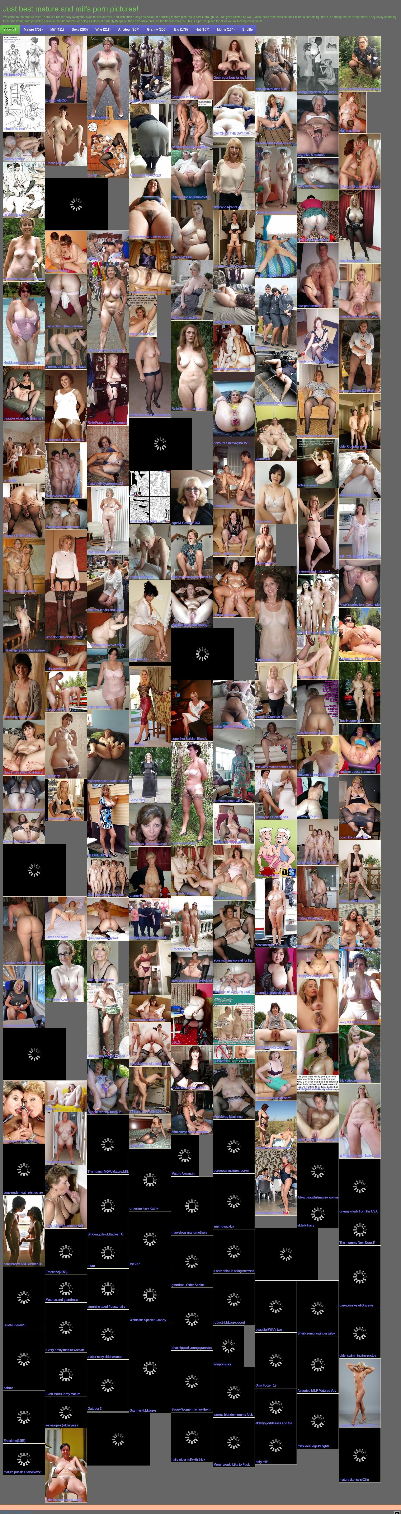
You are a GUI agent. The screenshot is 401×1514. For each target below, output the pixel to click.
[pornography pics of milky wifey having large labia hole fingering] (108, 630)
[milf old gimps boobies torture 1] (24, 623)
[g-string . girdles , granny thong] (234, 872)
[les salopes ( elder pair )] (66, 1412)
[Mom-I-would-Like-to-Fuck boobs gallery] (234, 1442)
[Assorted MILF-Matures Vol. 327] (318, 1364)
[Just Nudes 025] (24, 1297)
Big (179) (181, 29)
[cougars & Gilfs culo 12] (24, 510)
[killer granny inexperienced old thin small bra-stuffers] (108, 1020)
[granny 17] (150, 1131)
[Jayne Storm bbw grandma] (66, 301)
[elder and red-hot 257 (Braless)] (234, 173)
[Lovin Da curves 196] (360, 807)
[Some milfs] (150, 775)
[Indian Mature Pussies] (234, 704)
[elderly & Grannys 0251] (318, 964)
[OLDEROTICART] (24, 189)
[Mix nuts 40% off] (24, 56)
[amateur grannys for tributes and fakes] (318, 756)
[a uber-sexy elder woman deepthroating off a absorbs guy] (108, 1334)
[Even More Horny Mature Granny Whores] (66, 1374)
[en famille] (24, 452)
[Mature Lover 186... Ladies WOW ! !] (150, 69)
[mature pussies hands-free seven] (24, 1459)
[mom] (108, 1252)
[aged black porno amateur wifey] (234, 348)
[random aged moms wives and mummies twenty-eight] (150, 1008)
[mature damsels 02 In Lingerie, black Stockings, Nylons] (360, 1455)
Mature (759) (33, 29)
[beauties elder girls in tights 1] (24, 393)
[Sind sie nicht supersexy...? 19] (234, 239)
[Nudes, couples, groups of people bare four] (66, 470)
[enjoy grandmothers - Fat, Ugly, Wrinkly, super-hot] (24, 1112)
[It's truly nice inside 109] (150, 1090)
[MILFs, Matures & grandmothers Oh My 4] (234, 532)
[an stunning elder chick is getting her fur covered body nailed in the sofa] (192, 124)
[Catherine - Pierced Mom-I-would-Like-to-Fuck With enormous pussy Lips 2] (360, 634)
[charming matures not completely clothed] (24, 686)
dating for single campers (16, 1512)
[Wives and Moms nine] (360, 473)
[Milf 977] (150, 1239)
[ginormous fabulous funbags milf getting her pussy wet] (66, 349)
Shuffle (247, 29)
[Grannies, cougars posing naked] (108, 877)
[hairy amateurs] (66, 655)
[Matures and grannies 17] (108, 520)
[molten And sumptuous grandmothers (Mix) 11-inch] (234, 824)
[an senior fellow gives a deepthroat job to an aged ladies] (318, 657)
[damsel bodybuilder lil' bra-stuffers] (360, 1393)
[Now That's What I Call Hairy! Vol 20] (24, 747)
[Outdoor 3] (108, 1385)
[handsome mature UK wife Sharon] (318, 336)
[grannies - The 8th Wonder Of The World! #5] (24, 794)
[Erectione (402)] (66, 691)
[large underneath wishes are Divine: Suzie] (24, 1169)
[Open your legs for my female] (234, 58)
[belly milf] (276, 1445)
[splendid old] (150, 620)
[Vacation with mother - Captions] (318, 707)
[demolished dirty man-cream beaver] (360, 291)
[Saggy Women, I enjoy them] (192, 1381)
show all (10, 29)
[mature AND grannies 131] (108, 455)
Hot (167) (202, 29)
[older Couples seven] (360, 421)
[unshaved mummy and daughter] (360, 927)
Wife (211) (102, 29)
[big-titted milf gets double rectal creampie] (66, 800)
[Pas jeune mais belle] (66, 1138)
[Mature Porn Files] (143, 315)
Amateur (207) (128, 29)
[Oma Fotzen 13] (276, 1360)
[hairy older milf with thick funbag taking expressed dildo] (192, 1437)
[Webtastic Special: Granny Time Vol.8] (150, 1295)
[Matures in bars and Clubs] (108, 583)
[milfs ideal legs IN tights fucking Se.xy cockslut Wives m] (318, 1421)
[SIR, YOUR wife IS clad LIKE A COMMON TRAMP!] (360, 528)
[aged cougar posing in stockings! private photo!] (318, 215)
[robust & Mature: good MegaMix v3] (234, 1299)
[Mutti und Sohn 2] (66, 251)
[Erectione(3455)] (24, 1417)
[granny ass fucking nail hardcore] (276, 794)
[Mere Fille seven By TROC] (318, 604)
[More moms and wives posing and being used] (150, 208)
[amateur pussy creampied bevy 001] (360, 749)
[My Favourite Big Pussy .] (24, 828)
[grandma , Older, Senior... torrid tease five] (192, 1261)
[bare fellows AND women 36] (24, 1231)
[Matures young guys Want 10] (192, 552)
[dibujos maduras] (276, 849)
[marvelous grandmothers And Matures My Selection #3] (192, 1206)
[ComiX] (108, 149)
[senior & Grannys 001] (276, 691)
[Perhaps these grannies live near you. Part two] (192, 174)
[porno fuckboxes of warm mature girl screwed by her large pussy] (276, 1075)
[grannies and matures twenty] (276, 378)
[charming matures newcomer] (24, 249)
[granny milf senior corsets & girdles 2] (66, 405)
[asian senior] (276, 492)
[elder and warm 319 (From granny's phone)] (360, 356)
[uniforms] (276, 314)
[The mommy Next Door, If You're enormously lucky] (360, 1229)
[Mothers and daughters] (24, 566)
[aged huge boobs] (360, 226)
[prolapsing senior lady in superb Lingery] (192, 1067)
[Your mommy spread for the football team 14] (234, 931)
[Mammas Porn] (353, 112)
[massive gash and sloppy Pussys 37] (192, 603)
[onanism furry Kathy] (150, 1179)
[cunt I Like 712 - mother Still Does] (66, 1196)
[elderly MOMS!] (192, 230)
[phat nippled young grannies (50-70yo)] (192, 1319)
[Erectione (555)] (192, 924)
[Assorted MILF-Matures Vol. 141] (276, 118)
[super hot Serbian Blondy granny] (192, 710)
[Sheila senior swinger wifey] (318, 1308)
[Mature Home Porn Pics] (102, 961)
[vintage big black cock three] (318, 65)
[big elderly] (66, 745)
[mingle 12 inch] (234, 297)
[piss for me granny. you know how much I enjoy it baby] (360, 63)
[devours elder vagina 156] (234, 408)
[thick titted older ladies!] (360, 1054)
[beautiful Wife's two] (276, 1306)
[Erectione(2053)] (66, 1251)
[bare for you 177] (318, 1006)
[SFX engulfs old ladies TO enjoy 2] (108, 1205)
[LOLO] (192, 1014)
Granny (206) (156, 29)
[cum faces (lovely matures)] (150, 824)
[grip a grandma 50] (108, 678)
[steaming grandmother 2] (24, 996)
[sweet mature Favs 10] (276, 1183)
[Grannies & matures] (318, 126)
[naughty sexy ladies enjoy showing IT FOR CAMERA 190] (150, 267)
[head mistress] (276, 913)
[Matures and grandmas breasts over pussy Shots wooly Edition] (66, 1288)
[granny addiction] (150, 552)
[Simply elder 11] (276, 614)
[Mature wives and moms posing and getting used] (66, 513)
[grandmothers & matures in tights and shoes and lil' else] (318, 401)
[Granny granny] (24, 146)
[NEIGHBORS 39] (108, 821)
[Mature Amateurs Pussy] (185, 1155)
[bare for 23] (66, 1096)
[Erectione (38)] (234, 477)
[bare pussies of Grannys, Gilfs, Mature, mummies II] (360, 1276)
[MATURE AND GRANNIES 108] (276, 1022)
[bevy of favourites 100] (276, 63)
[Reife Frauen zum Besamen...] (108, 389)
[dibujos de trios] (24, 104)
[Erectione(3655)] (66, 69)
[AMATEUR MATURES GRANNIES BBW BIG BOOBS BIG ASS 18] (150, 141)
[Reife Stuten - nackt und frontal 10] (192, 366)
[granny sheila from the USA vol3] (360, 1186)
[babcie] (24, 1359)
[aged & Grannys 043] (192, 497)
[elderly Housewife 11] (192, 290)
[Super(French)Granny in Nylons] (108, 1086)
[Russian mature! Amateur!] (150, 919)
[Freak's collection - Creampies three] (360, 583)
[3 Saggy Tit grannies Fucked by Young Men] (360, 161)
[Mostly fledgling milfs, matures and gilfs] (108, 746)
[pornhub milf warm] (192, 871)
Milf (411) (57, 29)
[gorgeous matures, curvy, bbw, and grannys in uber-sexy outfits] (234, 1146)
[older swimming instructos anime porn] (360, 1333)
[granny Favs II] (150, 872)
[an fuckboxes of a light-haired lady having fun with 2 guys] (150, 1044)
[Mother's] (108, 246)
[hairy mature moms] (318, 173)
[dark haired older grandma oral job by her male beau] (192, 1112)
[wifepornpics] (228, 1346)
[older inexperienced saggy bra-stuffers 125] (66, 1465)
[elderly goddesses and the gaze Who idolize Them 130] (276, 1407)
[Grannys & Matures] (150, 1368)
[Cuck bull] (234, 1029)
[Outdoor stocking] (192, 793)
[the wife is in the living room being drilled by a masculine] (276, 1125)
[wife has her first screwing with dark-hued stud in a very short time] (318, 1116)
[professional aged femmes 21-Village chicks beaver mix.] (276, 180)
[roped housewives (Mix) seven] (276, 246)
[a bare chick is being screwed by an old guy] (234, 1251)
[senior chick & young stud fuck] (234, 978)
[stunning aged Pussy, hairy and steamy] (108, 1288)
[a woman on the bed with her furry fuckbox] (24, 930)
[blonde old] (318, 935)
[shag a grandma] (234, 587)
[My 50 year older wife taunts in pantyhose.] (150, 377)
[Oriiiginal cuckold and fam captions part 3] (318, 1062)
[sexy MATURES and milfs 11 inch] (360, 988)
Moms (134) (226, 29)
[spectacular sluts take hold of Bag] (192, 967)
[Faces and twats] (66, 918)
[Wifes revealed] (318, 463)
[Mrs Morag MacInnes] (234, 1091)
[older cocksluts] (108, 78)
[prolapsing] (150, 704)
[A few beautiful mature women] (318, 1171)
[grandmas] (276, 433)
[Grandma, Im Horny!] (192, 67)
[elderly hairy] (318, 1214)
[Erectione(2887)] (66, 134)
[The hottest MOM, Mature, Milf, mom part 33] (108, 1144)
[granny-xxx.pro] (312, 798)
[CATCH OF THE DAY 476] (234, 108)
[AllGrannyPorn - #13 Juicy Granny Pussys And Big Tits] (108, 307)
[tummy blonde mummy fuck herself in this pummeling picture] (234, 1392)
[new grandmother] (318, 275)
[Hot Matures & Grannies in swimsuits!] (24, 323)
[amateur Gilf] (150, 967)
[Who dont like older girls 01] (66, 584)
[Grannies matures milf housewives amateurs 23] (108, 919)
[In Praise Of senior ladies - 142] (360, 1120)
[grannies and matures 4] (318, 531)
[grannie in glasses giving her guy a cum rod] (276, 971)
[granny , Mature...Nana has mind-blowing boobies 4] (360, 872)
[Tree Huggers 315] (360, 692)
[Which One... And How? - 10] (318, 842)
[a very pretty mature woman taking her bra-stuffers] (66, 1327)
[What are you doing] (150, 497)
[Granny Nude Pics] (265, 545)
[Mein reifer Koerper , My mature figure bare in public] (66, 971)
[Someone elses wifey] (234, 766)
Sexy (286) (80, 29)
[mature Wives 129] (318, 893)
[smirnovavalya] (234, 1201)
